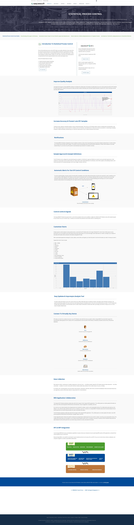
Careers (68, 517)
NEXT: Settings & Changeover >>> (92, 490)
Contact (87, 3)
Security (82, 517)
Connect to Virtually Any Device (84, 23)
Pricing (74, 3)
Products (49, 3)
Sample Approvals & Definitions (93, 22)
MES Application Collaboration (105, 23)
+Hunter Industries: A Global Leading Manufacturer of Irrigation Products (85, 36)
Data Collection (95, 23)
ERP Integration (116, 23)
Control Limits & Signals (127, 22)
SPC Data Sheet (42, 69)
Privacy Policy (51, 517)
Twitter (79, 517)
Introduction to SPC (43, 22)
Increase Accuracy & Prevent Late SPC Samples (69, 22)
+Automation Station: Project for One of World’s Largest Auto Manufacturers (54, 36)
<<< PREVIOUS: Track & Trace (77, 490)
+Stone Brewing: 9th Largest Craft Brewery (29, 36)
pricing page (106, 482)
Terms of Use (64, 517)
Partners (69, 3)
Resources (56, 3)
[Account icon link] (96, 0)
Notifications (82, 22)
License (55, 517)
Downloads (81, 3)
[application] (51, 4)
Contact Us (72, 517)
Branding (85, 517)
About (48, 517)
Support (62, 3)
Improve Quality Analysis (53, 22)
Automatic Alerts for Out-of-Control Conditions (111, 22)
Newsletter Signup (86, 72)
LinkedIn (76, 517)
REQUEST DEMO (45, 0)
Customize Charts (55, 23)
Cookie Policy (60, 517)
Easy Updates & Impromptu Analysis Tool (68, 23)
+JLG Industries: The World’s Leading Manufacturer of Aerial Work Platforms (116, 36)
